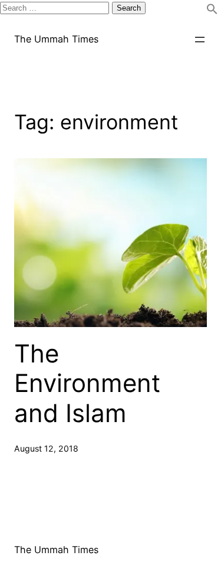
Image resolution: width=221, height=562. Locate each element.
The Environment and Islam (87, 383)
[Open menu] (200, 39)
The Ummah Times (56, 39)
